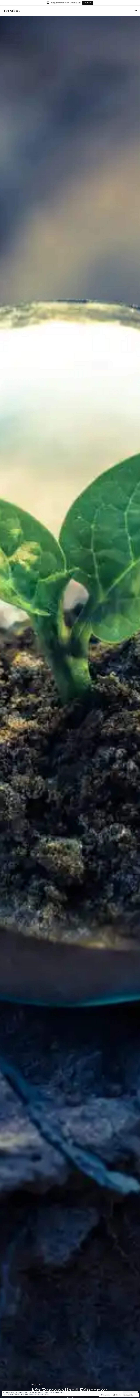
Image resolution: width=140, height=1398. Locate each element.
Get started (87, 2)
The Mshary (12, 10)
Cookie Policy (44, 1394)
